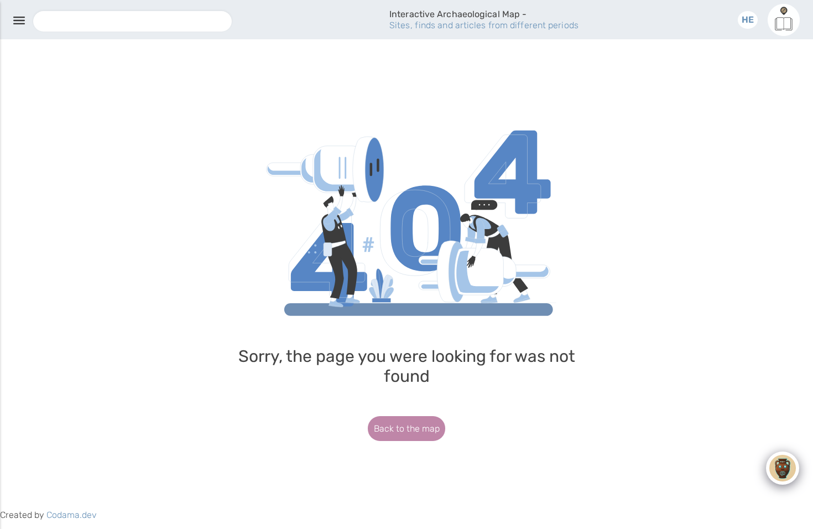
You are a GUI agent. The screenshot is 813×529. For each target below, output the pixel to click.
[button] (748, 20)
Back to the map (407, 428)
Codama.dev (71, 515)
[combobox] (132, 21)
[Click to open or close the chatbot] (782, 468)
